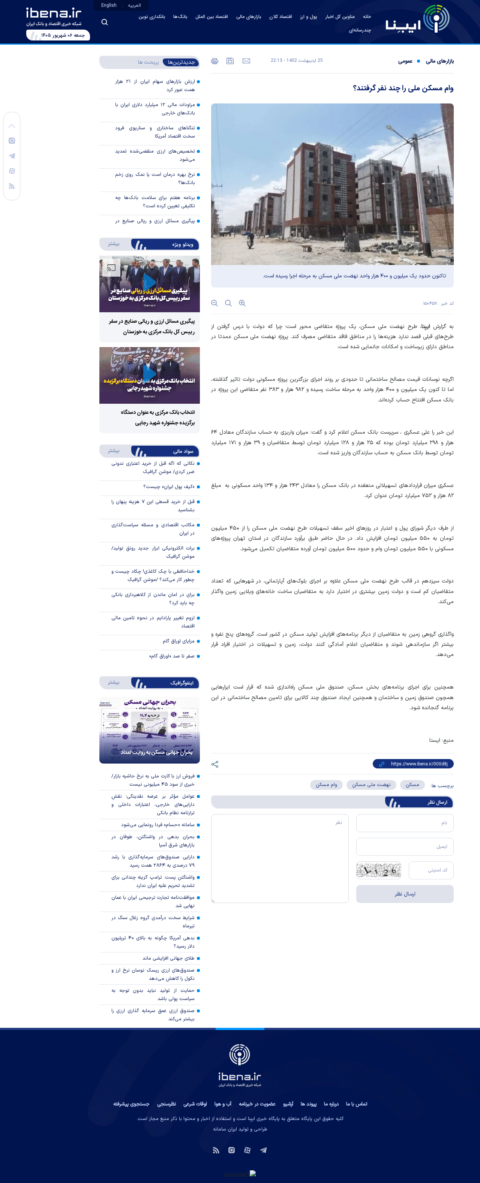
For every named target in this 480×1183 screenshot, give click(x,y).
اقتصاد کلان (280, 17)
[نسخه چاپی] (214, 60)
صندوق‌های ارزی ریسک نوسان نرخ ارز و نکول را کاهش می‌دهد (153, 974)
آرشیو (288, 1104)
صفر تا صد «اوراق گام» (172, 656)
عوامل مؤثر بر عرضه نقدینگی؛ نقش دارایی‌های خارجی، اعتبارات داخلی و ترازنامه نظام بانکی (153, 805)
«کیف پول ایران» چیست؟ (169, 487)
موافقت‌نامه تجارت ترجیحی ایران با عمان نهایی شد (153, 902)
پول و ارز (308, 17)
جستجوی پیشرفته (131, 1104)
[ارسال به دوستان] (245, 60)
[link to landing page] (418, 18)
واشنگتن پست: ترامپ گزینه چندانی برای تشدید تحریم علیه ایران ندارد (153, 881)
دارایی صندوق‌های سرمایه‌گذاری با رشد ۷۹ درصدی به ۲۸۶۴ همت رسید (153, 861)
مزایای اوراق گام (179, 641)
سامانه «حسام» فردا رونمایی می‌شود (158, 825)
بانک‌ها (180, 17)
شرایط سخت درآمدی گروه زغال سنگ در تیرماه (153, 922)
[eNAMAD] (240, 1174)
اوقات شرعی (195, 1104)
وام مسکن (326, 785)
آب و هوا (222, 1104)
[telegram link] (12, 155)
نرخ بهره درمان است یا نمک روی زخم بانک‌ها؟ (155, 179)
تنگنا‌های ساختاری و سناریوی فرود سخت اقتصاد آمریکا (155, 132)
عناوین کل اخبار (340, 17)
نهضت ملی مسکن (371, 785)
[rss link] (12, 185)
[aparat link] (12, 170)
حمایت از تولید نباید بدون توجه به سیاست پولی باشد (153, 995)
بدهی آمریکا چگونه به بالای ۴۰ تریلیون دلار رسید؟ (153, 942)
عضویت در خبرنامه (257, 1104)
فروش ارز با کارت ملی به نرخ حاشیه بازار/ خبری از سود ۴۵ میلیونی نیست (153, 780)
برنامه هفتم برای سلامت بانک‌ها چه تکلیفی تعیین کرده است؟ (155, 202)
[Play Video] (149, 284)
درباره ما (331, 1104)
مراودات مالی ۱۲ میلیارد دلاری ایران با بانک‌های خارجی (155, 109)
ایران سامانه (225, 1129)
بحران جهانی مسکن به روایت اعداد (156, 752)
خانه (367, 17)
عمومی (405, 61)
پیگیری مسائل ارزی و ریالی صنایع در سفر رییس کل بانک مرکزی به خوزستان (155, 225)
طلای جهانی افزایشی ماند (168, 958)
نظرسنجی (166, 1104)
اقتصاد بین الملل (211, 17)
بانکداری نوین (151, 17)
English (109, 5)
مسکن (412, 785)
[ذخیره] (229, 60)
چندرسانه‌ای (360, 30)
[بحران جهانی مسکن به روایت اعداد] (149, 730)
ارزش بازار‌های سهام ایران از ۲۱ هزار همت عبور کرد (155, 86)
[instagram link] (12, 140)
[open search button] (104, 22)
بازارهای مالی (248, 17)
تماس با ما (356, 1104)
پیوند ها (308, 1104)
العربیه (134, 5)
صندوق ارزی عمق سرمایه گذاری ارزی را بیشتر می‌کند (153, 1015)
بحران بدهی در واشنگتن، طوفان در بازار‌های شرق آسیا (153, 841)
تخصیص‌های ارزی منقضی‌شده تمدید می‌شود (155, 155)
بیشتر (110, 244)
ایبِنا (426, 327)
